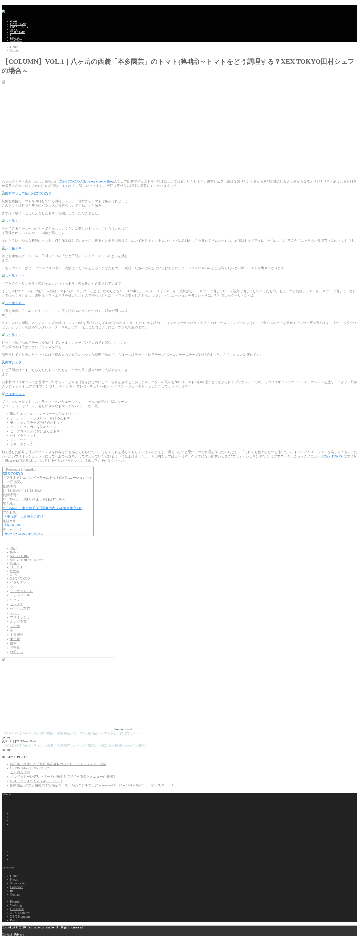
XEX (13, 574)
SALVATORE (19, 556)
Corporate (16, 887)
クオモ (15, 587)
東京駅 (15, 639)
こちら (64, 186)
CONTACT (16, 40)
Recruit (15, 901)
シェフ (15, 600)
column (6, 737)
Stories (14, 50)
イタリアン (18, 582)
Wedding (16, 905)
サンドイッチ (20, 595)
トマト (15, 613)
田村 (13, 643)
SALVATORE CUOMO (26, 560)
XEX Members (20, 913)
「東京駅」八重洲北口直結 (23, 517)
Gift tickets (17, 909)
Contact (15, 894)
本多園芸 (16, 634)
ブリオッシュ (20, 617)
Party (13, 920)
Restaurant (18, 24)
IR (11, 35)
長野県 (15, 648)
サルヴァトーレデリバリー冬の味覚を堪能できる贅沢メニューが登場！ (63, 776)
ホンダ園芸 (18, 621)
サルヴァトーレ (21, 591)
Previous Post (71, 731)
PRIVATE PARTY (19, 27)
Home (13, 21)
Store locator (18, 883)
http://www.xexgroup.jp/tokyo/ (23, 533)
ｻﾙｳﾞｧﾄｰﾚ (16, 652)
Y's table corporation (41, 927)
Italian (14, 552)
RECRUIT (15, 37)
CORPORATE (17, 32)
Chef (13, 548)
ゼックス (16, 604)
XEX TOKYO (70, 181)
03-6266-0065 (12, 525)
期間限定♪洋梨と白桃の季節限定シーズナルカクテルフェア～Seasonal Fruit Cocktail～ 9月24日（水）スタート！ (92, 785)
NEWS (13, 29)
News (14, 879)
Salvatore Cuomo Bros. (98, 181)
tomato (14, 571)
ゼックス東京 (20, 608)
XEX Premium (20, 916)
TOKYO (16, 567)
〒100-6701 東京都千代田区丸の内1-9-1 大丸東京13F (42, 508)
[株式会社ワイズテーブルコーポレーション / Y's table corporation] (3, 10)
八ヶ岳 (15, 626)
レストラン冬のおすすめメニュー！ (36, 781)
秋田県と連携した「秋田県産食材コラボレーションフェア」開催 (58, 764)
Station (14, 563)
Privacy (19, 934)
